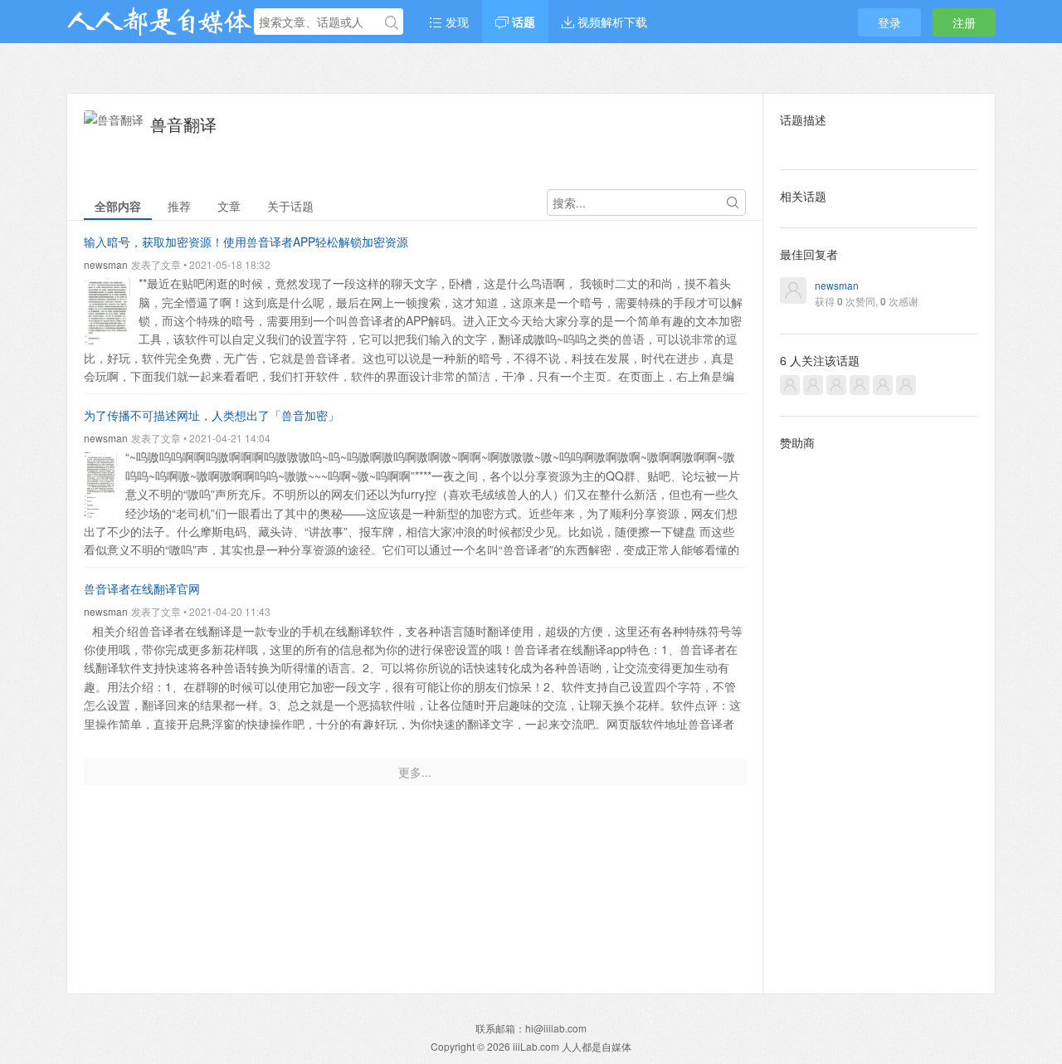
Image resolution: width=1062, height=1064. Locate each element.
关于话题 (290, 206)
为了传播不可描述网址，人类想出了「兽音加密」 (211, 415)
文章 (229, 206)
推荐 (179, 206)
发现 (455, 21)
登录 (889, 22)
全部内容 (118, 206)
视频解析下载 (610, 21)
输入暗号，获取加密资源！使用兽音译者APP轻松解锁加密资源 (246, 241)
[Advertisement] (879, 709)
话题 (522, 21)
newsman (106, 264)
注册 (964, 22)
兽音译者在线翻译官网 (142, 588)
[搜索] (391, 22)
